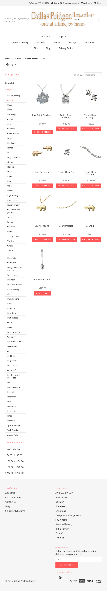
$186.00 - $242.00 (14, 467)
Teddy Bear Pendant (66, 116)
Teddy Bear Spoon (41, 279)
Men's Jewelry (13, 387)
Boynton (11, 279)
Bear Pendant (42, 226)
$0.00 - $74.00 (12, 449)
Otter (9, 185)
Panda (10, 190)
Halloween (12, 346)
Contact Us (10, 501)
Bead (9, 303)
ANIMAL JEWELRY (64, 492)
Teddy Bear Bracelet (90, 173)
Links (9, 382)
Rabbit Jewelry (13, 204)
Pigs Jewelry (12, 195)
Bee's (9, 105)
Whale (10, 245)
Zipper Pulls (12, 435)
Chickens (11, 128)
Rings (9, 415)
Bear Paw (11, 313)
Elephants (11, 143)
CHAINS (59, 533)
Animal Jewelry (31, 58)
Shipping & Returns (15, 510)
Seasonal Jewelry (14, 284)
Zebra (10, 250)
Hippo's (10, 166)
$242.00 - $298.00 (14, 472)
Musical (10, 392)
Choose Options (42, 132)
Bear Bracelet (66, 226)
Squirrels (11, 226)
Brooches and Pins (15, 341)
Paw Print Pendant (41, 115)
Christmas (11, 262)
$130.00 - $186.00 (14, 461)
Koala (9, 176)
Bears (10, 100)
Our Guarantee (13, 497)
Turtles (10, 241)
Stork (9, 231)
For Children (12, 365)
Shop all (61, 36)
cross (9, 351)
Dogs (9, 138)
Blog (7, 506)
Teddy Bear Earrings (90, 116)
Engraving (11, 360)
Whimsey (11, 336)
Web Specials (13, 430)
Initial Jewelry (13, 289)
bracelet (45, 36)
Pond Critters (13, 200)
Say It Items (12, 275)
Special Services (14, 425)
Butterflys (11, 114)
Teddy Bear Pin (66, 172)
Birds (9, 109)
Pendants (11, 411)
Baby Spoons (13, 298)
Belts (9, 327)
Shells (9, 322)
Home (7, 58)
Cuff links (11, 356)
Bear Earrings (42, 172)
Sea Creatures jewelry (13, 211)
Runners (11, 420)
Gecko (10, 162)
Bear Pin (90, 226)
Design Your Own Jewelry (15, 268)
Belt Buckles (12, 317)
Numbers (11, 406)
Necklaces (11, 396)
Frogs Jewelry (13, 157)
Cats (9, 124)
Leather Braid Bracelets (13, 376)
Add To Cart (42, 293)
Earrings (11, 308)
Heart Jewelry (13, 332)
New (9, 401)
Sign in (56, 3)
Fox (9, 152)
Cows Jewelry (13, 133)
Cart (99, 3)
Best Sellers (61, 497)
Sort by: (78, 75)
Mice (9, 181)
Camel (10, 119)
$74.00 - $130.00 (13, 455)
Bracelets (11, 258)
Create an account (71, 3)
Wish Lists (87, 3)
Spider (10, 222)
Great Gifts (12, 370)
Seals (9, 217)
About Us (10, 492)
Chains (10, 294)
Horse (10, 171)
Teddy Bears (13, 236)
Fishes (10, 147)
